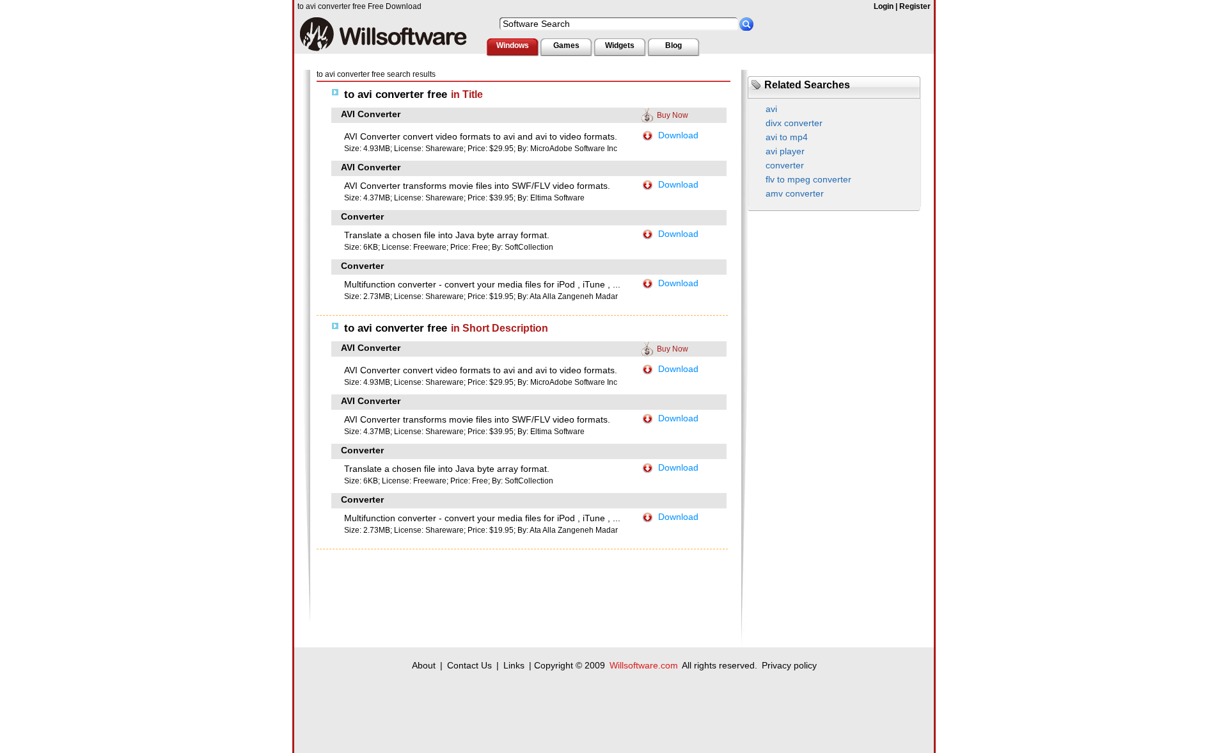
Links (513, 665)
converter (785, 165)
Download (678, 135)
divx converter (794, 123)
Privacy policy (789, 665)
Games (566, 45)
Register (915, 6)
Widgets (619, 45)
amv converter (795, 193)
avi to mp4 (787, 137)
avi (771, 109)
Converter (362, 216)
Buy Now (672, 115)
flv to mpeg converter (808, 179)
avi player (785, 151)
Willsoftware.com (644, 665)
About (424, 665)
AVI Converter (370, 114)
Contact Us (469, 665)
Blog (673, 45)
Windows (512, 45)
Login (883, 6)
